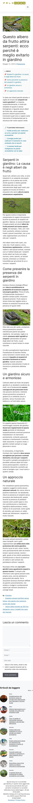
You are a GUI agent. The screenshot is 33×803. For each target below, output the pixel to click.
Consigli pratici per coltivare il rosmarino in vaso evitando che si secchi (16, 754)
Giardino (8, 595)
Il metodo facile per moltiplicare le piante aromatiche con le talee (16, 774)
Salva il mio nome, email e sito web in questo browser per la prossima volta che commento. (16, 667)
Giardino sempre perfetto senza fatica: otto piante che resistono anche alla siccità (16, 601)
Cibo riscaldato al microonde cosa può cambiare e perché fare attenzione (16, 721)
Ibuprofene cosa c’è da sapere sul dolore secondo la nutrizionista (17, 764)
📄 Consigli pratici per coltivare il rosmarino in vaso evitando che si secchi (15, 141)
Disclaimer (11, 800)
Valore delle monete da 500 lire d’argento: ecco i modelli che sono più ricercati (15, 609)
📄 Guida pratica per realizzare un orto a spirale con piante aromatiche (16, 133)
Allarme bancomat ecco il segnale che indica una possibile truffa (17, 710)
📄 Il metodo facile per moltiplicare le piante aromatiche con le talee (13, 148)
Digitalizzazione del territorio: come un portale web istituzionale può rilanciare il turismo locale (17, 699)
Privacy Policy (20, 800)
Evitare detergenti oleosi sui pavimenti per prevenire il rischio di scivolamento (17, 743)
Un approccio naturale (15, 91)
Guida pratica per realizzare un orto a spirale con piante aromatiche (15, 732)
